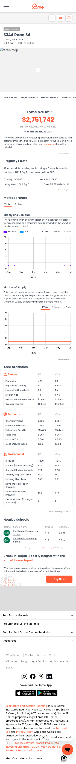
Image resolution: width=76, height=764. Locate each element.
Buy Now (59, 579)
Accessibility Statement (29, 743)
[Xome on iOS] (26, 693)
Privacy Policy (24, 732)
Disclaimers (49, 144)
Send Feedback (38, 602)
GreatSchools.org (45, 548)
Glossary (11, 661)
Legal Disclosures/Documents (49, 661)
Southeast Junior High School (25, 540)
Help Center (50, 655)
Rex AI (9, 667)
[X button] (41, 676)
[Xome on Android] (47, 693)
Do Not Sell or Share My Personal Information (35, 748)
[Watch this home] (51, 18)
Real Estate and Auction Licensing (26, 706)
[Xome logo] (38, 6)
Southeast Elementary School (25, 533)
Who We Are (13, 655)
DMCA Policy (39, 746)
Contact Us (32, 655)
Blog (24, 661)
